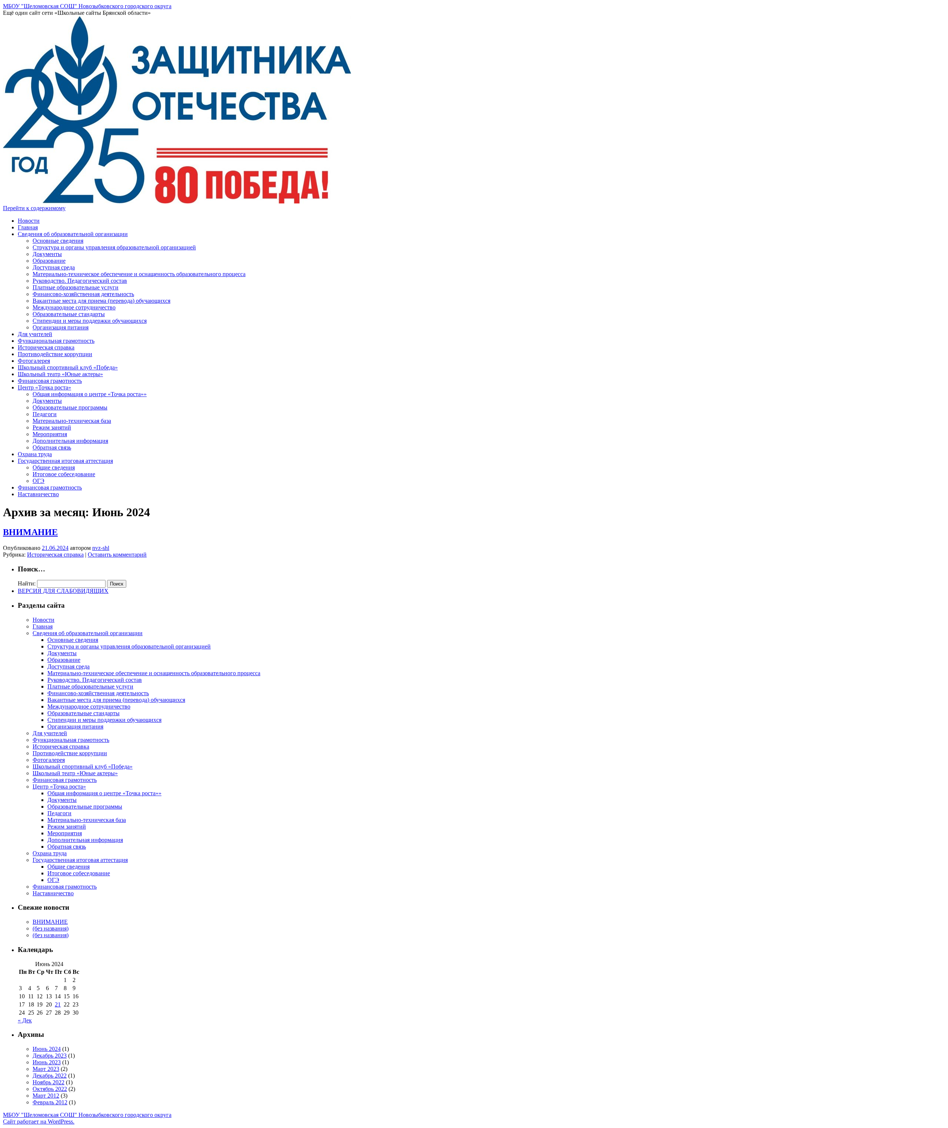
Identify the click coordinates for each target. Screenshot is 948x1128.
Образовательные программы (70, 407)
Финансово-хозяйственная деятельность (83, 294)
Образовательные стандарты (69, 314)
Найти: (27, 583)
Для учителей (35, 334)
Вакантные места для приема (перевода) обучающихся (101, 301)
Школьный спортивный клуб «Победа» (68, 367)
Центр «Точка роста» (44, 387)
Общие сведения (54, 467)
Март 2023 (46, 1069)
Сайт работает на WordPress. (38, 1121)
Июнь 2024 (47, 1049)
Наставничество (38, 494)
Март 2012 (46, 1095)
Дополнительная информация (70, 441)
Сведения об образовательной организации (73, 234)
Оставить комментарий (117, 554)
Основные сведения (58, 241)
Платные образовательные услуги (75, 287)
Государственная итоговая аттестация (65, 461)
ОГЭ (38, 481)
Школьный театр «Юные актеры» (60, 374)
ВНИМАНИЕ (30, 532)
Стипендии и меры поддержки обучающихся (90, 321)
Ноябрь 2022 (48, 1082)
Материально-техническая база (72, 421)
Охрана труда (35, 454)
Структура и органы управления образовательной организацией (114, 247)
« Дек (25, 1020)
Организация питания (61, 327)
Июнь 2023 (47, 1062)
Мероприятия (50, 434)
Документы (47, 254)
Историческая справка (46, 347)
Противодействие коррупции (55, 354)
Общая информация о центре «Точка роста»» (90, 394)
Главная (28, 227)
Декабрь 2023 (50, 1055)
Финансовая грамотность (50, 381)
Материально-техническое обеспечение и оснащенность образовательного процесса (139, 274)
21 (58, 1004)
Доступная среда (54, 267)
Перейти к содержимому (34, 208)
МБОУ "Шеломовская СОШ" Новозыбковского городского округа (87, 6)
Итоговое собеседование (64, 474)
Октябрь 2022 (50, 1089)
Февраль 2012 (50, 1102)
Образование (49, 261)
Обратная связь (52, 447)
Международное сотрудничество (74, 307)
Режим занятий (52, 427)
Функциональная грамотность (56, 341)
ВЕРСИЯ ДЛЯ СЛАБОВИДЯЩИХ (63, 591)
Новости (29, 221)
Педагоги (45, 414)
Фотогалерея (34, 361)
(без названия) (51, 928)
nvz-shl (100, 548)
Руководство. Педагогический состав (80, 281)
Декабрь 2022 (50, 1075)
